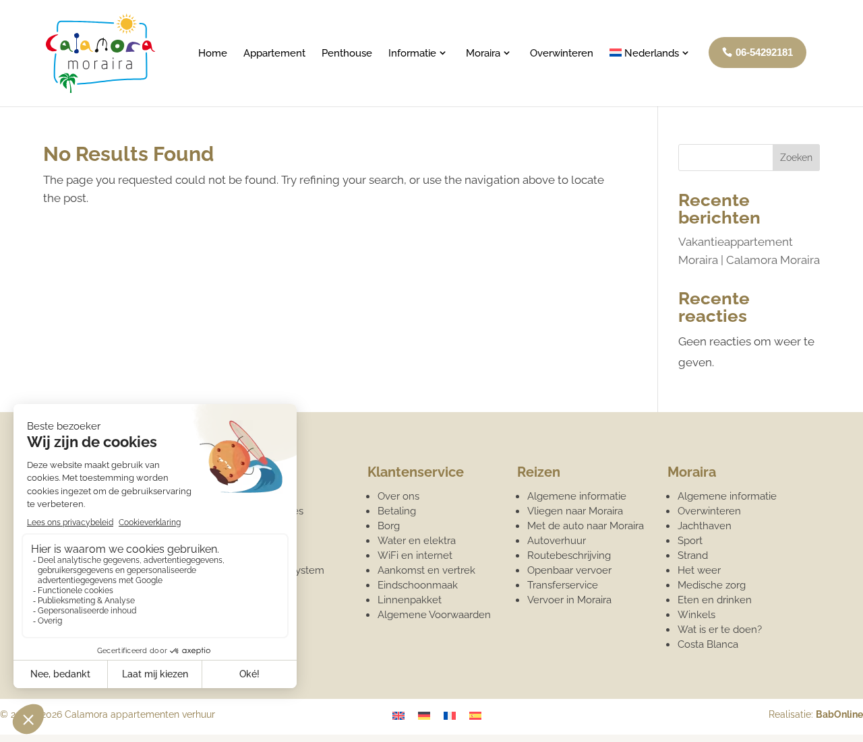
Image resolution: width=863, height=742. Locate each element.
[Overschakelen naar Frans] (450, 715)
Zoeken (796, 157)
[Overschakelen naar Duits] (424, 715)
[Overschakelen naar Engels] (398, 715)
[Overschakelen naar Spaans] (475, 715)
